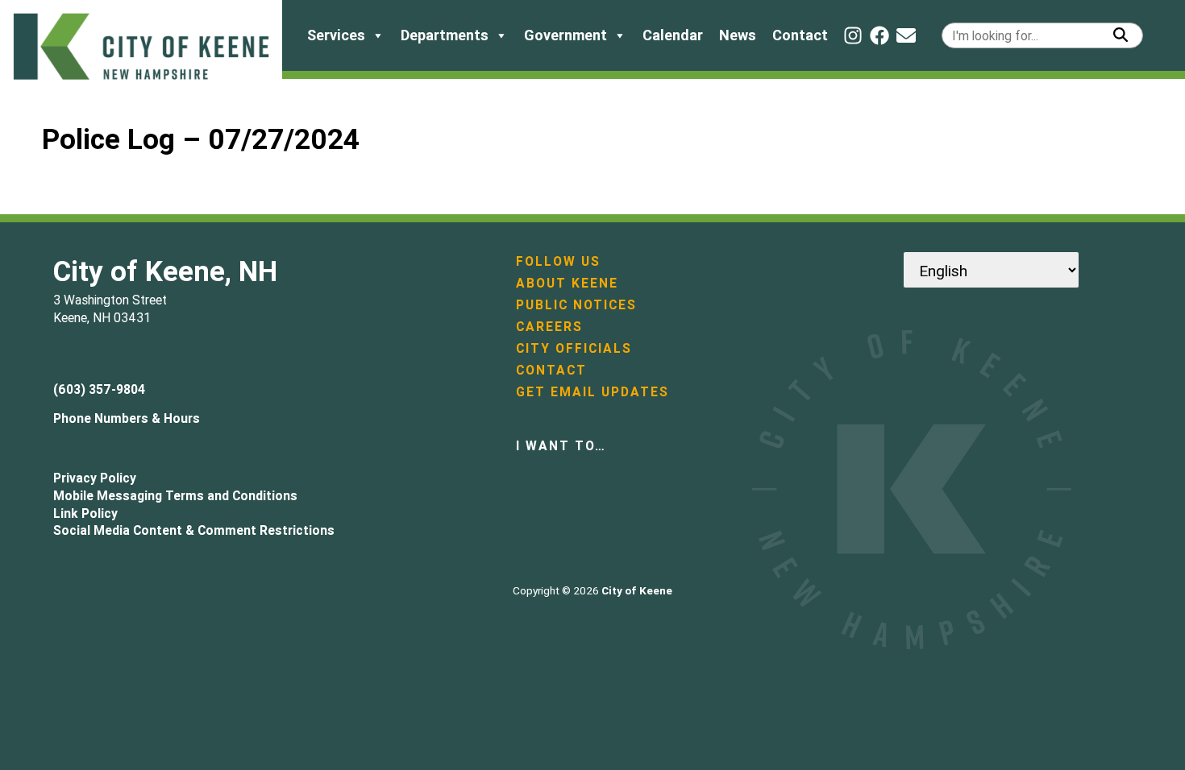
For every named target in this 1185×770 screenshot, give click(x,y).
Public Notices (576, 304)
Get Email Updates (592, 391)
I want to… (561, 445)
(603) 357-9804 (99, 389)
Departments (445, 35)
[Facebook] (879, 35)
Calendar (672, 35)
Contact (800, 35)
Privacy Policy (94, 478)
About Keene (567, 283)
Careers (549, 326)
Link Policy (85, 513)
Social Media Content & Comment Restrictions (194, 530)
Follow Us (558, 261)
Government (565, 35)
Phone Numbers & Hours (126, 418)
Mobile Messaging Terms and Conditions (175, 495)
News (737, 35)
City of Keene (636, 590)
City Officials (574, 348)
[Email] (906, 35)
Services (336, 35)
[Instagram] (853, 35)
